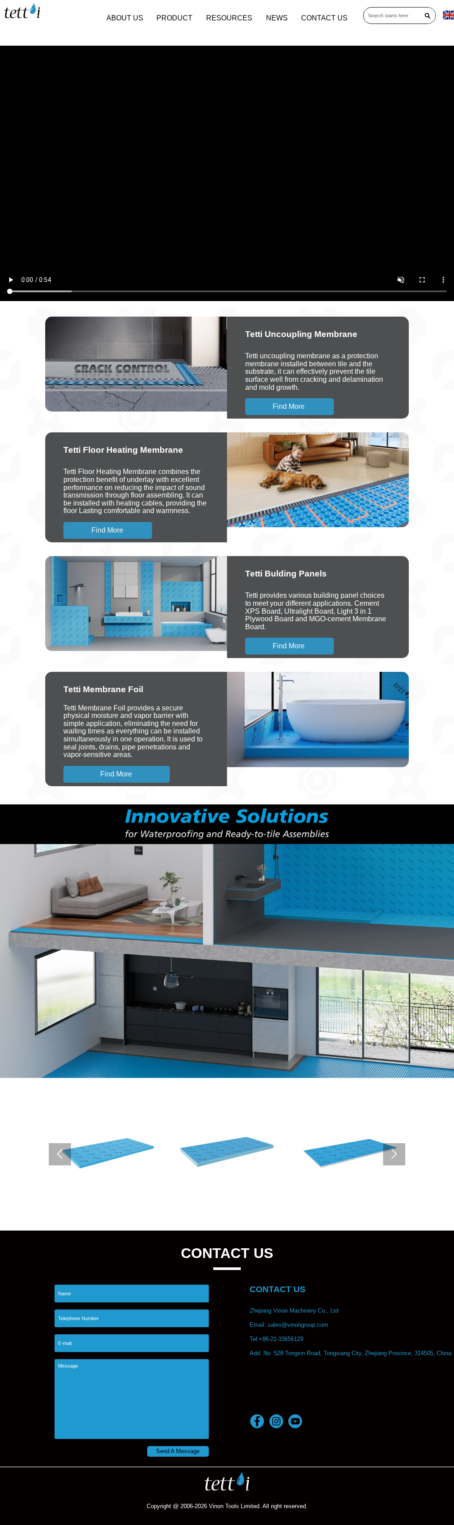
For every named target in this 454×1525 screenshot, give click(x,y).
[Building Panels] (136, 603)
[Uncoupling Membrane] (136, 364)
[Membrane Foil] (318, 719)
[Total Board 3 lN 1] (128, 1151)
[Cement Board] (370, 1151)
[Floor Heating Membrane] (318, 480)
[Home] (22, 10)
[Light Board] (249, 1151)
